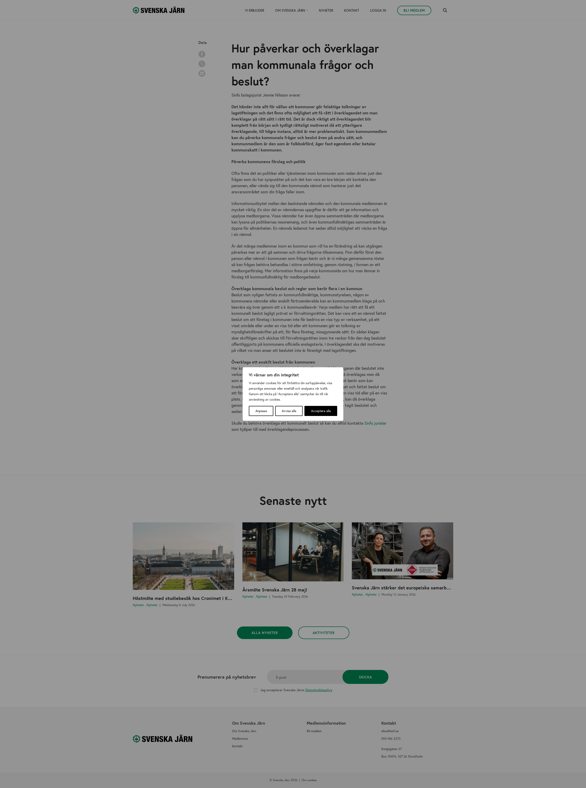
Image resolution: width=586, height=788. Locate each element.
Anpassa (261, 411)
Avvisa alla (289, 411)
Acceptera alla (321, 411)
